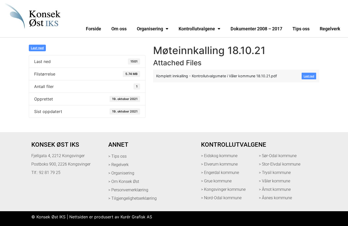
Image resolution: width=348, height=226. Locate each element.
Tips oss (301, 28)
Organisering (150, 28)
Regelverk (330, 28)
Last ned (37, 48)
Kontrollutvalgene (197, 28)
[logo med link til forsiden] (32, 31)
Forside (93, 28)
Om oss (119, 28)
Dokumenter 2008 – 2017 (256, 28)
